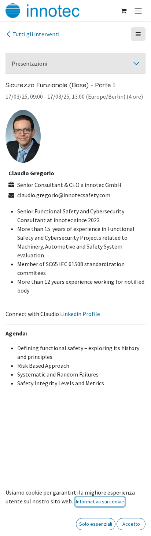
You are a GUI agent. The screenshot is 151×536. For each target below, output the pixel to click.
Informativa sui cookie (100, 501)
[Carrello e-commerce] (123, 10)
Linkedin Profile (80, 313)
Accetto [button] (131, 524)
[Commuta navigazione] (138, 10)
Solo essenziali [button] (95, 524)
